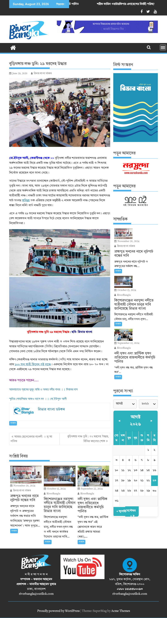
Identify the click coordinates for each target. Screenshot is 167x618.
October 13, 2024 (56, 489)
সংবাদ (13, 423)
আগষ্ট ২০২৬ (135, 421)
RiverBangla (53, 494)
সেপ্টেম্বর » (130, 513)
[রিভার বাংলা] (13, 47)
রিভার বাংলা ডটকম (43, 73)
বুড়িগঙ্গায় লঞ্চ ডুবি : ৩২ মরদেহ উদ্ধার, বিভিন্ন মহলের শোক (88, 439)
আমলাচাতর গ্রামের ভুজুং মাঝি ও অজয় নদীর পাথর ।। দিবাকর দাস (43, 389)
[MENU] (163, 47)
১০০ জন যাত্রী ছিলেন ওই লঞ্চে (33, 364)
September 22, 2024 (91, 489)
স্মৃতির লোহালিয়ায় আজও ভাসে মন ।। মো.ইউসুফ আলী (38, 399)
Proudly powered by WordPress (58, 611)
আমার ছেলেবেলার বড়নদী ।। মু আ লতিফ (31, 439)
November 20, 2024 (24, 486)
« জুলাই (121, 511)
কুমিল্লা (26, 200)
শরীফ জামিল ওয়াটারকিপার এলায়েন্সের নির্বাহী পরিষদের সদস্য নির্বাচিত (111, 4)
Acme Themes (120, 611)
